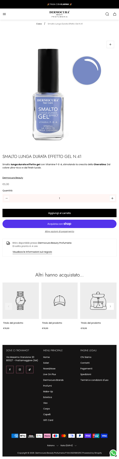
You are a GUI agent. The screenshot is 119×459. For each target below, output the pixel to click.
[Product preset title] (20, 301)
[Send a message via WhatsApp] (113, 453)
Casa (39, 24)
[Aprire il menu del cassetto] (4, 14)
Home (46, 357)
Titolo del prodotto (13, 322)
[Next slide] (110, 306)
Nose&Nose (49, 368)
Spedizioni (85, 374)
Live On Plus (49, 374)
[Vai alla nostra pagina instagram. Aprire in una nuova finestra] (20, 369)
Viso (45, 403)
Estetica (47, 397)
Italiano (51, 445)
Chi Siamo (85, 357)
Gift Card (48, 420)
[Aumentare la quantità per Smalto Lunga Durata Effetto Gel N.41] (112, 198)
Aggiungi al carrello (59, 213)
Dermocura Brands (53, 380)
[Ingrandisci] (110, 44)
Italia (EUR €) (67, 445)
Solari (46, 362)
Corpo (46, 408)
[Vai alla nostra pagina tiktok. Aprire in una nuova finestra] (29, 369)
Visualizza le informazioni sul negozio (32, 251)
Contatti (85, 362)
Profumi (47, 385)
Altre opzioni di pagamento (59, 231)
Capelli (47, 414)
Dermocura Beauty (12, 177)
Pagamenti (86, 368)
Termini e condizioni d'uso (94, 380)
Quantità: (7, 190)
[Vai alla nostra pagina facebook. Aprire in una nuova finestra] (10, 369)
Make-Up (48, 391)
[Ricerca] (107, 14)
